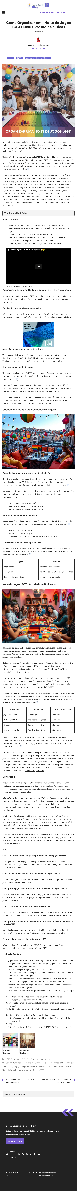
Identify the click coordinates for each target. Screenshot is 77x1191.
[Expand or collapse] (72, 213)
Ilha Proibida (24, 358)
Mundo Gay (16, 1059)
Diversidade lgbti (56, 1063)
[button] (26, 12)
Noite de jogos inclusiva (12, 1070)
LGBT (8, 1059)
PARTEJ (21, 737)
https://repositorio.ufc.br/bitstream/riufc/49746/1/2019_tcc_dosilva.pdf (39, 1027)
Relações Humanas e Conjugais (36, 1059)
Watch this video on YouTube (19, 286)
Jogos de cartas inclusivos (33, 1066)
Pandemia (7, 358)
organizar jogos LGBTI (34, 1070)
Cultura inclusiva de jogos (36, 1063)
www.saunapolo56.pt (34, 770)
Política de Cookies (46, 1176)
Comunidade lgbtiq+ (14, 1063)
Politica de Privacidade (47, 1173)
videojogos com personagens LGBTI (55, 678)
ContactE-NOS (15, 1141)
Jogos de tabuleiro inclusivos (58, 1066)
